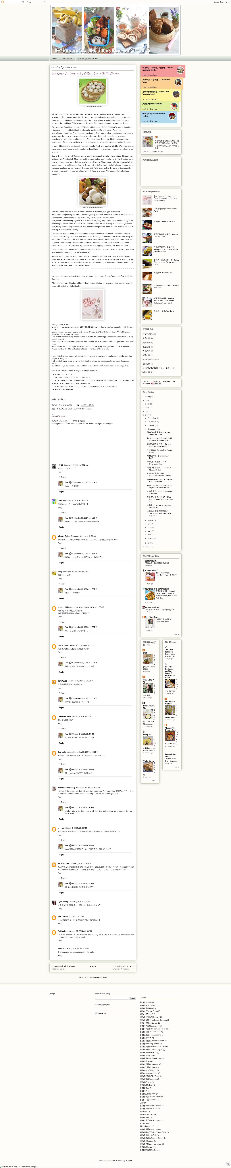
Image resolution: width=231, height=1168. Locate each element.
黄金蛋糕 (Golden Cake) (163, 273)
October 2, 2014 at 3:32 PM (80, 864)
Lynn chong (63, 902)
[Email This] (82, 405)
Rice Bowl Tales (151, 617)
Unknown (62, 716)
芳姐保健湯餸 (151, 561)
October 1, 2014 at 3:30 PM (83, 770)
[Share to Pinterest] (92, 405)
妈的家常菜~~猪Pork (148, 1053)
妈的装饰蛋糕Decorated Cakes (152, 1041)
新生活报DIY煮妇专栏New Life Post (157, 368)
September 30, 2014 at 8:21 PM (85, 752)
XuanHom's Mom (72, 334)
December (152, 418)
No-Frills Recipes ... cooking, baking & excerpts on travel (170, 672)
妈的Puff (143, 1091)
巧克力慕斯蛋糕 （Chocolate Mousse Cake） (159, 469)
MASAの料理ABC (152, 607)
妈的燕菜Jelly (145, 1061)
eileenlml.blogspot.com (68, 607)
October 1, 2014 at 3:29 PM (83, 734)
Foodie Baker (170, 754)
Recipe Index (68, 58)
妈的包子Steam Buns (148, 1011)
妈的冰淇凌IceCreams (148, 1073)
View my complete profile (153, 151)
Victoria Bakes (64, 536)
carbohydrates (111, 233)
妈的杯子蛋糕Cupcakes (149, 1026)
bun (68, 117)
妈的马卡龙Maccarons (148, 1100)
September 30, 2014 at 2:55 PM (84, 627)
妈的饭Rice (144, 1088)
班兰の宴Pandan (149, 359)
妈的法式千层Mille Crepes (150, 1120)
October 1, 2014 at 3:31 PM (83, 807)
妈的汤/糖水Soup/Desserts (150, 1035)
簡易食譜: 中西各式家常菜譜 (157, 589)
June (149, 527)
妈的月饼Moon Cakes (148, 1023)
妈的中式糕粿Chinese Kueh (150, 1058)
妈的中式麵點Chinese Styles (151, 1050)
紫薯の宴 (146, 355)
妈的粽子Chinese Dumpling (150, 1144)
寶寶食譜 (146, 342)
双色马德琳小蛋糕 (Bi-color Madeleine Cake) (158, 433)
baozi (87, 256)
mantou (82, 123)
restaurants (68, 223)
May (150, 531)
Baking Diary (63, 931)
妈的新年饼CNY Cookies (149, 1032)
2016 (147, 408)
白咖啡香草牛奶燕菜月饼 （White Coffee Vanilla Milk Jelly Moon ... (159, 513)
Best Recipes (145, 1002)
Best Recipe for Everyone (87, 58)
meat (104, 123)
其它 (142, 1103)
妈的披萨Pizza (146, 1117)
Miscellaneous (145, 1126)
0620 (60, 501)
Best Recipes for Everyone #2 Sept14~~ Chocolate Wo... (159, 486)
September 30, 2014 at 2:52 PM (84, 554)
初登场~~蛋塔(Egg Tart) (164, 311)
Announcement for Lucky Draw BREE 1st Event (159, 480)
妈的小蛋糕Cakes (147, 1114)
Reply (60, 472)
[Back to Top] (228, 1164)
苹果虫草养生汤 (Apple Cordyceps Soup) (156, 463)
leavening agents (72, 220)
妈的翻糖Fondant (146, 1147)
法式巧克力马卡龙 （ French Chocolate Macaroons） (159, 445)
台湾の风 (146, 364)
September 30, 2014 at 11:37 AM (91, 607)
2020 (147, 397)
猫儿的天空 (62, 681)
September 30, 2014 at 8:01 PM (79, 716)
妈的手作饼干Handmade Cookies (153, 1020)
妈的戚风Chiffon (146, 1008)
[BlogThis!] (85, 405)
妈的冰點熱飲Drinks (148, 1094)
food (98, 146)
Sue (59, 917)
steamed (57, 117)
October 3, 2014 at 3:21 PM (83, 884)
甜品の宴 (146, 347)
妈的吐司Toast (145, 1014)
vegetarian (117, 123)
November (152, 422)
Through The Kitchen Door (170, 729)
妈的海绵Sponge (146, 1141)
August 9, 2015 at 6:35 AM (79, 948)
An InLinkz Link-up (59, 399)
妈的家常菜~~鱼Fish (148, 1135)
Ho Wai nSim (63, 864)
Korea (91, 259)
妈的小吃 (143, 1112)
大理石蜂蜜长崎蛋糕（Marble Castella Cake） (166, 235)
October (151, 425)
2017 (147, 404)
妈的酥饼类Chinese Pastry (150, 1097)
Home (54, 58)
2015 (147, 411)
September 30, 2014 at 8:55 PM (88, 788)
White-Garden (148, 761)
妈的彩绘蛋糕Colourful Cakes (151, 1138)
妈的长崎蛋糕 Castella (148, 1150)
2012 (147, 547)
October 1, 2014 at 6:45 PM (83, 846)
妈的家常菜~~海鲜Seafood (150, 1106)
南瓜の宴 (146, 338)
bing (72, 233)
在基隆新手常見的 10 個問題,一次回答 (159, 610)
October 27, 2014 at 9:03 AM (80, 931)
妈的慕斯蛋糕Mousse (148, 1079)
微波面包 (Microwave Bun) (165, 221)
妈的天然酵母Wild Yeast (149, 1076)
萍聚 (145, 653)
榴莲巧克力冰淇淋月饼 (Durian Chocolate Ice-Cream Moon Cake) (166, 262)
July (149, 524)
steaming (58, 252)
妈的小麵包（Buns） (148, 1005)
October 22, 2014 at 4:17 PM (73, 917)
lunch (120, 223)
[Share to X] (87, 405)
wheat (59, 218)
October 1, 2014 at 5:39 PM (76, 828)
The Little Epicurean (169, 651)
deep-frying (88, 245)
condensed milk (121, 245)
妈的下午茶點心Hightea (149, 1017)
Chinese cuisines (120, 117)
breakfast (93, 149)
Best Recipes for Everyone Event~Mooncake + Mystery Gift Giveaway (165, 198)
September (152, 429)
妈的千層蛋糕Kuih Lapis (149, 1129)
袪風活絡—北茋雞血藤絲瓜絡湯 (157, 563)
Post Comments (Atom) (98, 977)
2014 (147, 415)
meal (65, 149)
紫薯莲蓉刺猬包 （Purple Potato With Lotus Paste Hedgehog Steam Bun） (164, 300)
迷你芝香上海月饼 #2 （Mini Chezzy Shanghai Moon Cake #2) (160, 499)
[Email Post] (78, 405)
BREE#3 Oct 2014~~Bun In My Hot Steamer (74, 409)
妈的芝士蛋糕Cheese (148, 1067)
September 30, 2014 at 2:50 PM (84, 482)
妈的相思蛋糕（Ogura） (149, 1064)
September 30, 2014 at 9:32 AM (76, 465)
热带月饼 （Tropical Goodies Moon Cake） (159, 506)
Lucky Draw (144, 1123)
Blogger (129, 1161)
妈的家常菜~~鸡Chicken (149, 1044)
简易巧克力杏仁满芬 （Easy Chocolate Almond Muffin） (159, 474)
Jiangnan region (69, 259)
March (150, 538)
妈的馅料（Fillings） (148, 1070)
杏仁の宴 (146, 351)
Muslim (106, 165)
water (58, 220)
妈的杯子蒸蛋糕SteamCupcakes (152, 1029)
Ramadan (121, 171)
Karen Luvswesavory (66, 788)
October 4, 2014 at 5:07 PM (79, 902)
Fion (66, 482)
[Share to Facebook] (90, 405)
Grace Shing (63, 645)
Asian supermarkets (106, 249)
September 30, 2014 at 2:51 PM (84, 518)
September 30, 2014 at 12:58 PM (80, 681)
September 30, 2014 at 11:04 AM (75, 572)
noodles (87, 233)
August (151, 520)
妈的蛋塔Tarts (145, 1082)
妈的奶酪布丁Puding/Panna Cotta (153, 1132)
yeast (97, 117)
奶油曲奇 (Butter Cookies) (152, 104)
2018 (147, 400)
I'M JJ (60, 465)
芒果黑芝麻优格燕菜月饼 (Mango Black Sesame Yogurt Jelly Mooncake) (166, 249)
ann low (61, 828)
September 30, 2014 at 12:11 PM (82, 645)
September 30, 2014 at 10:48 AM (75, 501)
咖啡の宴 (146, 372)
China (76, 214)
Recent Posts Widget (148, 124)
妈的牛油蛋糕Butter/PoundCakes (153, 1047)
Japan (114, 262)
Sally (60, 572)
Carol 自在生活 (151, 570)
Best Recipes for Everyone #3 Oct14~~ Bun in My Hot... (159, 439)
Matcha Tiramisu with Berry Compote (171, 758)
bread (75, 117)
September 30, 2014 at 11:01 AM (83, 536)
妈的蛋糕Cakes (146, 1085)
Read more (153, 75)
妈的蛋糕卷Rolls (146, 1055)
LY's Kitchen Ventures (170, 703)
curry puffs (111, 162)
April (150, 535)
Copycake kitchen (65, 752)
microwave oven (84, 252)
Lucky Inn (147, 734)
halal (62, 168)
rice (74, 218)
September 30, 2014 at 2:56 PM (84, 663)
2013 (147, 543)
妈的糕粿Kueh (145, 1038)
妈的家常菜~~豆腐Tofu (149, 1109)
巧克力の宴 (147, 334)
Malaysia (96, 156)
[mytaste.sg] (100, 1013)
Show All (176, 634)
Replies (63, 477)
